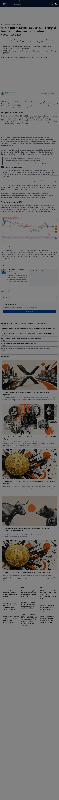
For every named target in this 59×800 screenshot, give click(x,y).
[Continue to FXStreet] (55, 3)
